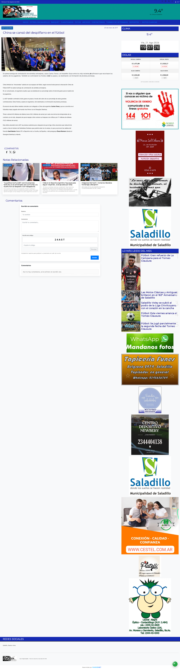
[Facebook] (172, 1)
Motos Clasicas (149, 22)
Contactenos (98, 22)
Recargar (94, 249)
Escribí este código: (27, 235)
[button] (163, 1)
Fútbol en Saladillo (40, 22)
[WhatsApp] (166, 1)
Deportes (134, 22)
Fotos (78, 22)
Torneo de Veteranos (117, 22)
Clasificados (67, 22)
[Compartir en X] (10, 152)
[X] (169, 1)
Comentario (24, 219)
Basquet (55, 22)
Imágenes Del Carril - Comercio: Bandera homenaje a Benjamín (97, 184)
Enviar (94, 257)
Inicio (25, 22)
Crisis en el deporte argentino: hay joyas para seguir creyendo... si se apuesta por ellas (59, 184)
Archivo (86, 22)
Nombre (23, 211)
